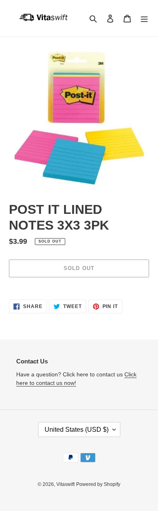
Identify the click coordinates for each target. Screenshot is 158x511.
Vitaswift (65, 484)
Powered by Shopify (98, 484)
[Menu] (144, 18)
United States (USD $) (77, 429)
